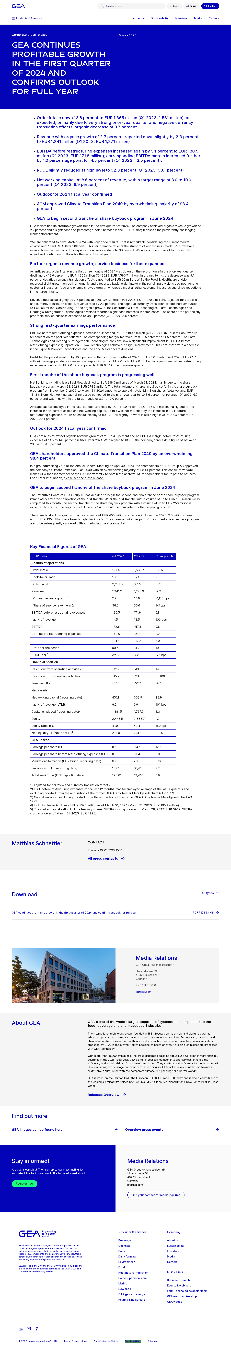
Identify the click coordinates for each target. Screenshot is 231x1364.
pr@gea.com (143, 991)
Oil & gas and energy (131, 1294)
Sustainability (175, 1245)
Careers (172, 1262)
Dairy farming (127, 1256)
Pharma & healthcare (131, 1299)
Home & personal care (132, 1278)
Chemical (124, 1245)
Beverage (124, 1240)
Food (121, 1267)
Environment (126, 1262)
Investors (173, 1251)
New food (124, 1289)
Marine (122, 1283)
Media (171, 1256)
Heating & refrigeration (133, 1272)
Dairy (121, 1251)
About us (173, 1240)
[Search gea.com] (102, 6)
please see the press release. (84, 478)
